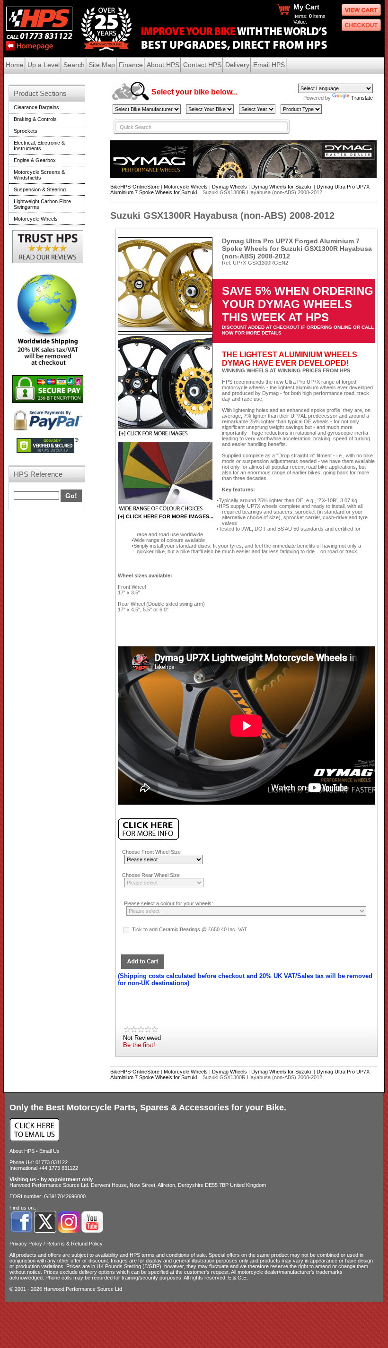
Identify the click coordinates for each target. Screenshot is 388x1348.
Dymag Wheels (229, 186)
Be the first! (139, 1044)
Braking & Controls (35, 119)
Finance (131, 65)
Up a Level (43, 65)
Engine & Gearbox (35, 160)
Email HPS (269, 65)
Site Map (101, 65)
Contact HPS (202, 65)
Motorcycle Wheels (186, 186)
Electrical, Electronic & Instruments (39, 145)
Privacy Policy (25, 1243)
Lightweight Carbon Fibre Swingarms (42, 204)
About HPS (163, 65)
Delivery (237, 65)
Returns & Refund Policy (74, 1243)
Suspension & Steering (40, 189)
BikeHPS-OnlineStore (134, 186)
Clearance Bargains (36, 107)
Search (74, 65)
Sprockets (25, 131)
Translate (362, 98)
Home (15, 65)
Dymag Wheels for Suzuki (281, 186)
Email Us (49, 1151)
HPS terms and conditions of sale (168, 1255)
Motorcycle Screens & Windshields (39, 174)
